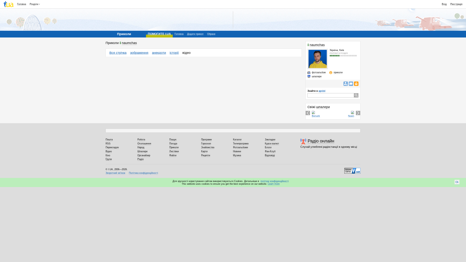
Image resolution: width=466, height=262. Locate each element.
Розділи (34, 4)
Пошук (172, 139)
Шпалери (142, 151)
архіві (322, 91)
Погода (173, 143)
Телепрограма (240, 143)
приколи (338, 72)
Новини (237, 151)
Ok (457, 182)
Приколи (174, 147)
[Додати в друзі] (345, 84)
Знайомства (207, 147)
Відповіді (270, 155)
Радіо (140, 159)
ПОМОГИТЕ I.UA (159, 33)
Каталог (237, 139)
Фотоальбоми (240, 147)
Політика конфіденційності (143, 173)
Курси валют (272, 143)
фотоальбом (319, 72)
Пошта (109, 139)
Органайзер (143, 155)
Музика (237, 155)
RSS (108, 143)
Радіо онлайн (321, 140)
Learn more (274, 183)
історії (174, 53)
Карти (204, 151)
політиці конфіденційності (274, 181)
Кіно (108, 155)
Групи (109, 159)
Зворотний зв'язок (115, 173)
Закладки (270, 139)
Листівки (174, 151)
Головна (21, 4)
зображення (139, 53)
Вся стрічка (118, 53)
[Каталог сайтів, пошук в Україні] (352, 169)
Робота (141, 139)
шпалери (316, 76)
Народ (140, 147)
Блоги (268, 147)
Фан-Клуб (270, 151)
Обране (211, 34)
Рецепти (205, 155)
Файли (172, 155)
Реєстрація (456, 4)
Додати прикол (195, 34)
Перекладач (112, 147)
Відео (109, 151)
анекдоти (159, 53)
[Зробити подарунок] (356, 84)
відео (186, 53)
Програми (206, 139)
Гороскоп (206, 143)
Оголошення (144, 143)
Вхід (444, 4)
